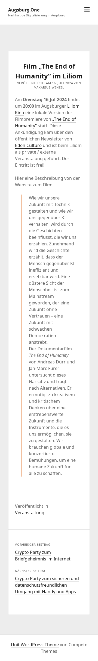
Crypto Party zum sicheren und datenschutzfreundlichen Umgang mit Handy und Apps (47, 585)
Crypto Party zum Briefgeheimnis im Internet (43, 555)
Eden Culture (28, 145)
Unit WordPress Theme (35, 645)
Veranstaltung (29, 513)
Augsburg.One (23, 10)
